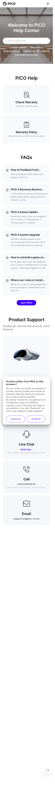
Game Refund (36, 47)
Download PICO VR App (26, 55)
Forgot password (11, 51)
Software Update (18, 47)
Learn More (26, 302)
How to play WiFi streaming (37, 51)
